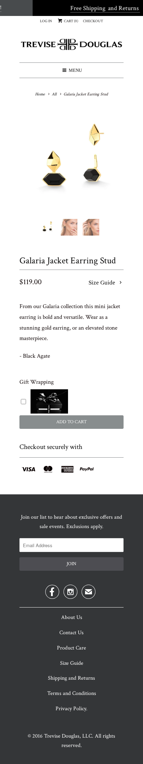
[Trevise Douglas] (71, 47)
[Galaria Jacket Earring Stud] (71, 162)
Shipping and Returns (71, 678)
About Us (71, 617)
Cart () (70, 21)
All (54, 94)
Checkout (93, 21)
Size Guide (103, 282)
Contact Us (71, 632)
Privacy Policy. (71, 708)
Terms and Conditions (71, 693)
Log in (46, 21)
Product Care (71, 648)
